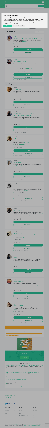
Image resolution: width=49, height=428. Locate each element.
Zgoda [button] (7, 25)
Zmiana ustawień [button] (21, 25)
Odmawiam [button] (15, 25)
